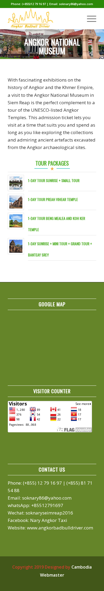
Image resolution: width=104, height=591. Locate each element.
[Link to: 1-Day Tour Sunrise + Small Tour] (15, 183)
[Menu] (89, 18)
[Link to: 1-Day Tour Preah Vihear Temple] (15, 201)
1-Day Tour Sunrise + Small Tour (53, 180)
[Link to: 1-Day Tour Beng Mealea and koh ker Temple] (15, 220)
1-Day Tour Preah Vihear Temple (53, 199)
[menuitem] (89, 18)
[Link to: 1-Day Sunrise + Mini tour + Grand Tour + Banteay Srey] (15, 246)
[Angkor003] (43, 18)
